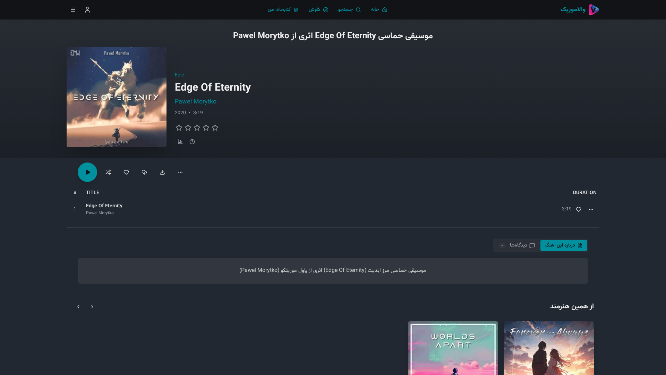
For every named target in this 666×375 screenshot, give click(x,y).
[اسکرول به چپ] (78, 306)
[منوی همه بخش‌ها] (73, 9)
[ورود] (87, 10)
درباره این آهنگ (560, 245)
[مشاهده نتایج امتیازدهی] (180, 141)
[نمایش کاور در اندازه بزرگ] (116, 97)
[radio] (179, 127)
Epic (179, 75)
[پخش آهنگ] (87, 172)
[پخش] (74, 209)
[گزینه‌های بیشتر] (180, 172)
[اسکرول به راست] (92, 306)
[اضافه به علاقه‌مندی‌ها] (126, 172)
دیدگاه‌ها (514, 245)
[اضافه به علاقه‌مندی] (578, 209)
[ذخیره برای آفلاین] (144, 172)
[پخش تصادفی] (108, 172)
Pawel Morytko (195, 102)
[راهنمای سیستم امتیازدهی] (192, 141)
